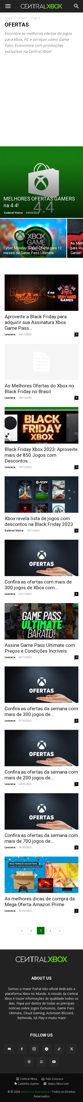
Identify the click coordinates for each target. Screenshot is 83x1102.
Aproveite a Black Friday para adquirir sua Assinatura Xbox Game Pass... (36, 322)
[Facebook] (21, 1049)
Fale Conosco (54, 1079)
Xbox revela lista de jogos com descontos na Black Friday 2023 (39, 521)
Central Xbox (28, 1079)
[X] (71, 1049)
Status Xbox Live (58, 1084)
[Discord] (9, 1049)
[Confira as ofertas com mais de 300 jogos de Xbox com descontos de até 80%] (41, 558)
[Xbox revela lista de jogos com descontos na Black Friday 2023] (41, 494)
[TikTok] (59, 1049)
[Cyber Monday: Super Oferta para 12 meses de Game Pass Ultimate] (33, 243)
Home (9, 18)
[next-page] (60, 930)
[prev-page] (22, 930)
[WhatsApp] (41, 1062)
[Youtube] (54, 1062)
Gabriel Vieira (13, 212)
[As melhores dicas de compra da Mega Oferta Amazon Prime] (41, 875)
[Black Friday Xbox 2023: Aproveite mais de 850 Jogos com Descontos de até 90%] (41, 425)
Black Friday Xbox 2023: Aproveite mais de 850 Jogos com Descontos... (41, 455)
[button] (76, 6)
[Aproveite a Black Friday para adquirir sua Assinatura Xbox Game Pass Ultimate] (41, 292)
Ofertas (22, 18)
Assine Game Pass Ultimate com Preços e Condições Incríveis (40, 648)
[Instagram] (34, 1049)
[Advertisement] (41, 102)
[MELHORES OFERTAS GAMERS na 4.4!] (41, 182)
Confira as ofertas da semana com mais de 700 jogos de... (41, 838)
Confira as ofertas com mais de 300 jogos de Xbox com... (38, 584)
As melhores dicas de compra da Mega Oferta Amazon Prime (40, 901)
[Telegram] (46, 1049)
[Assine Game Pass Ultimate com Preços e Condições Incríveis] (41, 621)
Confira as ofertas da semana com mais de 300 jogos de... (41, 711)
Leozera (10, 334)
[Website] (29, 1062)
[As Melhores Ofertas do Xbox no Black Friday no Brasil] (41, 362)
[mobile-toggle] (7, 6)
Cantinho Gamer (28, 1084)
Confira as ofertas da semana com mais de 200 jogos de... (41, 775)
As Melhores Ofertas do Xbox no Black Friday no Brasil (39, 388)
